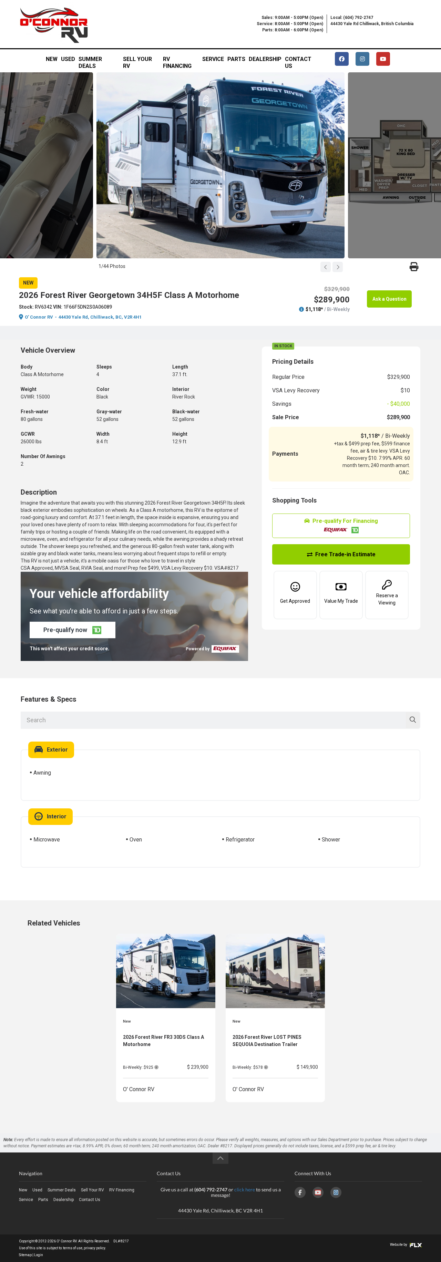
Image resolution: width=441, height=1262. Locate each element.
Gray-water (109, 411)
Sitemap (25, 1255)
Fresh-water (35, 411)
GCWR (28, 434)
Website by (399, 1245)
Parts (236, 59)
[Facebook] (300, 1192)
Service (213, 59)
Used (68, 59)
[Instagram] (335, 1192)
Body (26, 367)
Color (103, 389)
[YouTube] (318, 1192)
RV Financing (177, 61)
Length (180, 367)
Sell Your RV (137, 61)
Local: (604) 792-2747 (351, 17)
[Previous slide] (325, 267)
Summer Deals (90, 61)
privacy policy (94, 1248)
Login (38, 1255)
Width (103, 434)
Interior (180, 389)
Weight (29, 389)
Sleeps (104, 367)
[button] (72, 630)
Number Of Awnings (43, 456)
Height (179, 434)
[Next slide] (337, 267)
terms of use (72, 1248)
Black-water (186, 411)
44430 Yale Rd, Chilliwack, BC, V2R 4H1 (100, 317)
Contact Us (298, 61)
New (52, 59)
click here (244, 1189)
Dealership (265, 59)
